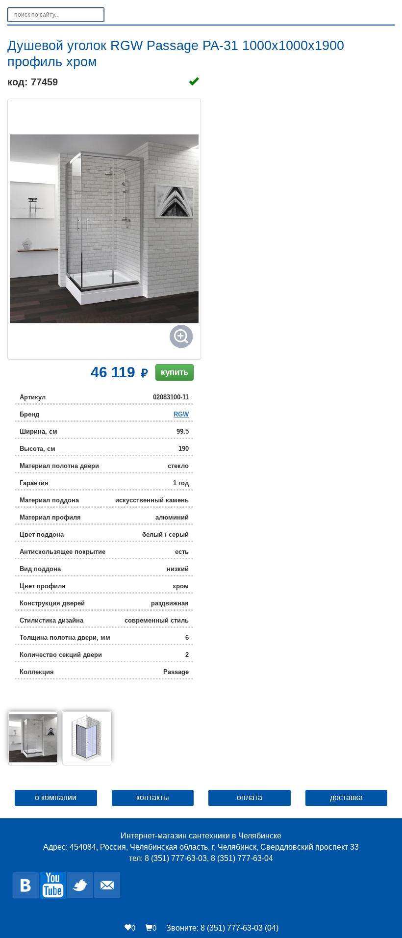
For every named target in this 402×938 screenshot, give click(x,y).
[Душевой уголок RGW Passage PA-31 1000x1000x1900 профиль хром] (104, 229)
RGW (181, 414)
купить (174, 372)
